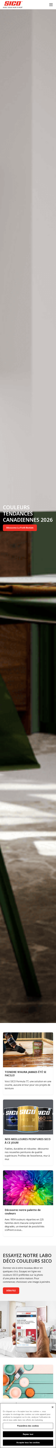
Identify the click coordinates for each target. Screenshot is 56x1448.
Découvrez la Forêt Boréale (19, 528)
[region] (28, 1425)
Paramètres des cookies (28, 1426)
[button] (50, 4)
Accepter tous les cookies (28, 1442)
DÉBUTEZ (11, 1290)
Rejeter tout (28, 1434)
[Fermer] (52, 1407)
